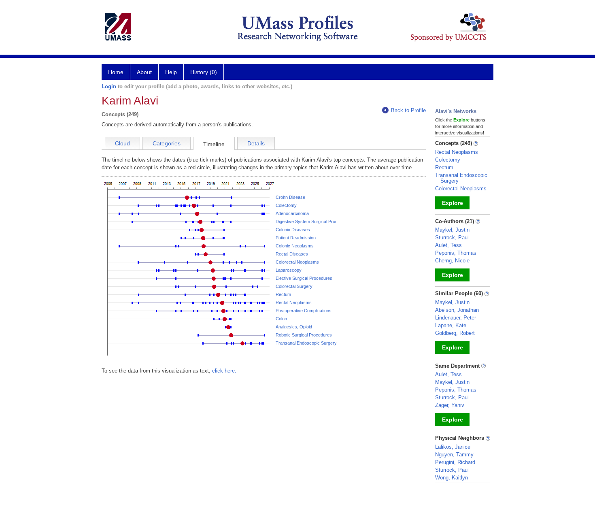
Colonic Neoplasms (295, 245)
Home (115, 72)
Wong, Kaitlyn (451, 478)
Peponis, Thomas (455, 253)
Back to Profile (408, 110)
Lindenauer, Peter (455, 318)
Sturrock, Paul (452, 237)
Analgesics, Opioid (294, 326)
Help (171, 72)
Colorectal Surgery (294, 286)
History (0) (203, 72)
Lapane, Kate (450, 325)
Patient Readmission (296, 237)
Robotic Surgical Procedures (304, 334)
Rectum (283, 294)
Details (256, 143)
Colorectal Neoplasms (297, 262)
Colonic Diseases (293, 229)
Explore (452, 203)
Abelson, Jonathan (457, 310)
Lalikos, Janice (452, 447)
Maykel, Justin (452, 230)
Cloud (122, 143)
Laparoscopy (289, 270)
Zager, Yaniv (449, 405)
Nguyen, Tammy (454, 454)
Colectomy (286, 205)
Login (109, 86)
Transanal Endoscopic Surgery (306, 343)
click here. (224, 371)
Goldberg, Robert (455, 333)
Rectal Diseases (292, 253)
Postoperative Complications (304, 310)
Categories (167, 143)
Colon (281, 318)
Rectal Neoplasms (294, 302)
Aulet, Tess (448, 245)
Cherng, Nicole (452, 261)
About (144, 72)
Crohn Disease (290, 197)
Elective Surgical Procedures (304, 278)
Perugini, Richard (455, 462)
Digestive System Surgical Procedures (313, 221)
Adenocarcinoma (292, 213)
